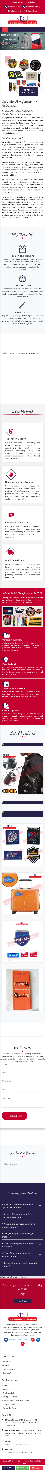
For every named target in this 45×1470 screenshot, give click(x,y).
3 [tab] (22, 1176)
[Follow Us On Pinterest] (23, 1344)
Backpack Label (10, 1397)
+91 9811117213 (31, 7)
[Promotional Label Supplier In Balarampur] (40, 827)
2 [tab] (19, 1176)
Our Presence (9, 1369)
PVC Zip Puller (22, 392)
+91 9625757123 (14, 7)
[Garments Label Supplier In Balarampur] (40, 756)
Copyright (7, 1461)
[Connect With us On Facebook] (6, 1340)
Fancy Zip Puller (10, 1408)
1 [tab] (15, 1176)
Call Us (9, 1468)
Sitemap (6, 1365)
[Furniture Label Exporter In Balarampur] (40, 972)
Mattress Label (9, 1393)
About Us (7, 1362)
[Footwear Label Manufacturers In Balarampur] (40, 814)
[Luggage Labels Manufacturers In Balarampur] (40, 876)
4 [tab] (26, 1176)
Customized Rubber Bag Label (16, 1400)
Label (5, 1385)
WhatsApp (23, 1468)
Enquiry (37, 1468)
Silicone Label (9, 1404)
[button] (3, 41)
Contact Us (7, 1373)
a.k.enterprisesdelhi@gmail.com (24, 11)
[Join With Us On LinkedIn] (38, 1340)
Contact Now (22, 1301)
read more (7, 725)
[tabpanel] (22, 373)
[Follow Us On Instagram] (33, 1340)
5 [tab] (29, 1176)
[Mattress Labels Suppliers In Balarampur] (40, 924)
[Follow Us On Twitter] (19, 1340)
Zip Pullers (7, 1389)
